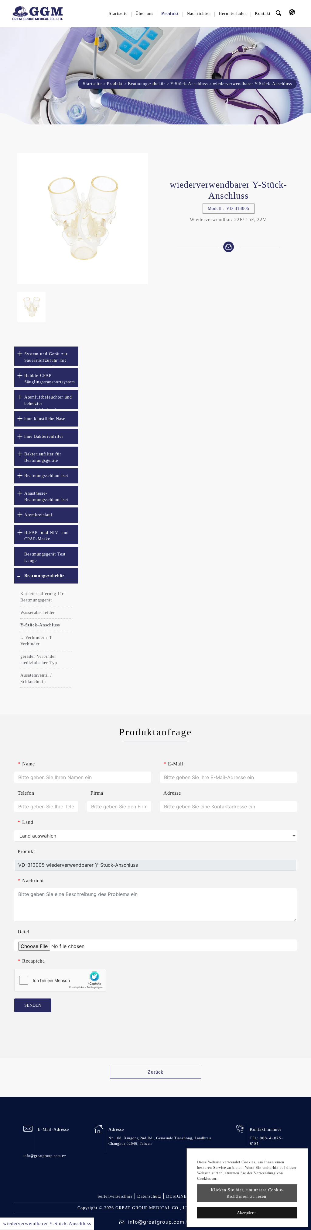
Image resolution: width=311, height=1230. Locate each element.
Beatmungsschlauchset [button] (46, 475)
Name (26, 763)
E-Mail (173, 763)
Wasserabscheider (37, 612)
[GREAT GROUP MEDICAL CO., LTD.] (37, 13)
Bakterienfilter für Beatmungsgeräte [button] (42, 457)
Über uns (144, 13)
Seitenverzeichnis (114, 1196)
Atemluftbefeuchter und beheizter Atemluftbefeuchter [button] (48, 402)
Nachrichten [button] (199, 13)
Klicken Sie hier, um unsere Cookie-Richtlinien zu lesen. (247, 1193)
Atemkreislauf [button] (38, 515)
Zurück (155, 1072)
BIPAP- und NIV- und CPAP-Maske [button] (46, 535)
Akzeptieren (247, 1213)
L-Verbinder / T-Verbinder (37, 640)
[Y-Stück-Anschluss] (82, 218)
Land (25, 822)
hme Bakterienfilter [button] (43, 436)
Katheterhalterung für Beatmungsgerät (42, 596)
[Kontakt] (228, 246)
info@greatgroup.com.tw (44, 1156)
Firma (97, 793)
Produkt (115, 84)
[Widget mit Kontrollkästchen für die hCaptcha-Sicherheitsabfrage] (60, 980)
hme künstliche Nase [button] (44, 418)
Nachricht (31, 880)
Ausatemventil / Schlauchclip (36, 678)
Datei (23, 931)
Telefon (26, 793)
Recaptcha (31, 960)
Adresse (172, 793)
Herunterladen (233, 13)
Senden (32, 1005)
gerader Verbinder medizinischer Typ (38, 659)
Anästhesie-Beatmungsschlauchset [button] (46, 496)
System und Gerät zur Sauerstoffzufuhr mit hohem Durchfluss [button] (46, 359)
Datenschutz (149, 1196)
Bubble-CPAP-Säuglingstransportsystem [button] (49, 378)
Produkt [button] (170, 13)
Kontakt (263, 13)
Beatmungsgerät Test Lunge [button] (45, 557)
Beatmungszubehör (146, 84)
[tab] (46, 356)
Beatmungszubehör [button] (44, 575)
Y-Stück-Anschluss (189, 84)
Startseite (118, 13)
